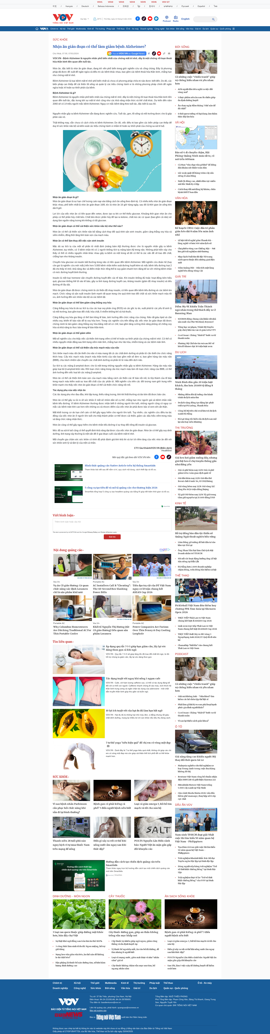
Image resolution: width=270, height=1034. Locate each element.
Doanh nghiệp (146, 29)
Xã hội (62, 29)
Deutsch (85, 6)
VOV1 (99, 2)
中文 (55, 6)
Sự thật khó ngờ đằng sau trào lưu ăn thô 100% (79, 941)
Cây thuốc (117, 896)
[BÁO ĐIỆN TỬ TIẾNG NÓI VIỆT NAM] (63, 19)
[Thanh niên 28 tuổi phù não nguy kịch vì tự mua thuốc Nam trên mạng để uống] (71, 827)
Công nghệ (159, 29)
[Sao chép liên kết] (164, 53)
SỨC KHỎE (60, 39)
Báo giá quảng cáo (98, 1010)
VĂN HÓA (181, 198)
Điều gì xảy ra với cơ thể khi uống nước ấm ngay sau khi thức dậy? (110, 844)
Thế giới (70, 29)
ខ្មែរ (139, 6)
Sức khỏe (170, 29)
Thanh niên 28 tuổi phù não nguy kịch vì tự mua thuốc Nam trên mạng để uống (71, 844)
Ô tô (178, 726)
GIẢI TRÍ (180, 276)
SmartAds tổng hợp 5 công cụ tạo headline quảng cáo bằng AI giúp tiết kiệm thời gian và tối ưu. (127, 491)
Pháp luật (110, 29)
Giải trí (198, 29)
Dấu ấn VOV (183, 804)
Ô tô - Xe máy (132, 29)
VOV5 (143, 2)
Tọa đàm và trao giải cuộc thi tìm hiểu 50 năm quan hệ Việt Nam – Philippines (196, 850)
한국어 (152, 6)
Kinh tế (90, 29)
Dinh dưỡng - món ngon (71, 896)
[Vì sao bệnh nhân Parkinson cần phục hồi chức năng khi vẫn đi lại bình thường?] (71, 790)
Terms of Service (107, 532)
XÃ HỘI (180, 122)
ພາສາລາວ (168, 6)
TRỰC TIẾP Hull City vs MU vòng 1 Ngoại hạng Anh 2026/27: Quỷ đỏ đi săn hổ (197, 637)
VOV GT (166, 2)
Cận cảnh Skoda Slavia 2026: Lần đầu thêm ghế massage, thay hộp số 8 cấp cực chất (197, 796)
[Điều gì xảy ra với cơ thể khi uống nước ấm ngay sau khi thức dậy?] (112, 827)
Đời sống (180, 29)
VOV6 (154, 2)
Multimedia (81, 29)
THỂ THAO (182, 575)
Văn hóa (189, 29)
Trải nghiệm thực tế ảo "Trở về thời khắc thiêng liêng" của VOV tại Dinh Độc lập (195, 880)
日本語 (126, 6)
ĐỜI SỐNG (182, 46)
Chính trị (54, 29)
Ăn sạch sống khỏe (180, 896)
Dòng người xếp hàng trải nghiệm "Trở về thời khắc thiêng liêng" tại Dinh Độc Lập (197, 869)
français (69, 6)
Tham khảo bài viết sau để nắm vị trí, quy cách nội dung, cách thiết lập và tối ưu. (121, 469)
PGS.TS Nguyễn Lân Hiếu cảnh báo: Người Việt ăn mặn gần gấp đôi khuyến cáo (152, 844)
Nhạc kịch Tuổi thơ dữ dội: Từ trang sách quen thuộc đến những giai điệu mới (196, 259)
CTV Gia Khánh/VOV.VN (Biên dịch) (153, 448)
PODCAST (181, 654)
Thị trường (100, 29)
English (185, 19)
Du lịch (206, 29)
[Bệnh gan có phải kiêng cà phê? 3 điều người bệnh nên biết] (112, 790)
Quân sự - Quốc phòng (220, 29)
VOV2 (110, 2)
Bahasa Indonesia (106, 6)
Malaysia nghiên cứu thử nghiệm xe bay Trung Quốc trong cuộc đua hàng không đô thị (196, 768)
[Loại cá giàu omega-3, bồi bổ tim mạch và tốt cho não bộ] (153, 790)
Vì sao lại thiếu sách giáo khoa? (193, 721)
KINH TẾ (180, 503)
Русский (185, 6)
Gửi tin (112, 537)
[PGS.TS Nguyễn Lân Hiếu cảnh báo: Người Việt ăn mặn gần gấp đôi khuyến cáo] (153, 827)
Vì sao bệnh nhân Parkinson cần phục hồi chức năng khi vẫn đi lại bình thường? (70, 808)
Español (201, 6)
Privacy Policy (92, 532)
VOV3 (121, 2)
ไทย (215, 6)
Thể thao (121, 29)
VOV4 (132, 2)
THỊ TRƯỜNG (184, 427)
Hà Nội (83, 19)
